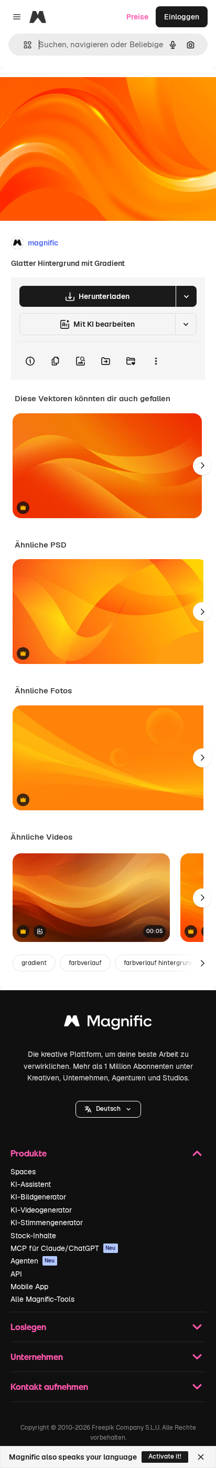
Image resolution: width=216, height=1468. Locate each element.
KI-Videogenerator (41, 1210)
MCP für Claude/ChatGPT (63, 1248)
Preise (137, 17)
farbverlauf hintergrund (158, 963)
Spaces (23, 1171)
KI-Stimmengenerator (46, 1222)
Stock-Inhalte (33, 1235)
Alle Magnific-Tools (42, 1299)
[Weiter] (202, 465)
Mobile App (29, 1286)
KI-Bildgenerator (38, 1197)
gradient (34, 963)
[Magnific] (108, 1023)
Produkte (28, 1153)
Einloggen (181, 17)
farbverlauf (85, 963)
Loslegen (28, 1326)
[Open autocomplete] (23, 45)
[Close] (201, 1457)
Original (67, 90)
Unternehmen (36, 1356)
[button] (108, 1109)
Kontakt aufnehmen (49, 1386)
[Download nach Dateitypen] (186, 296)
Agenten (32, 1261)
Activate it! (164, 1456)
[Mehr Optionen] (155, 360)
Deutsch (108, 1109)
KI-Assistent (30, 1184)
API (16, 1274)
